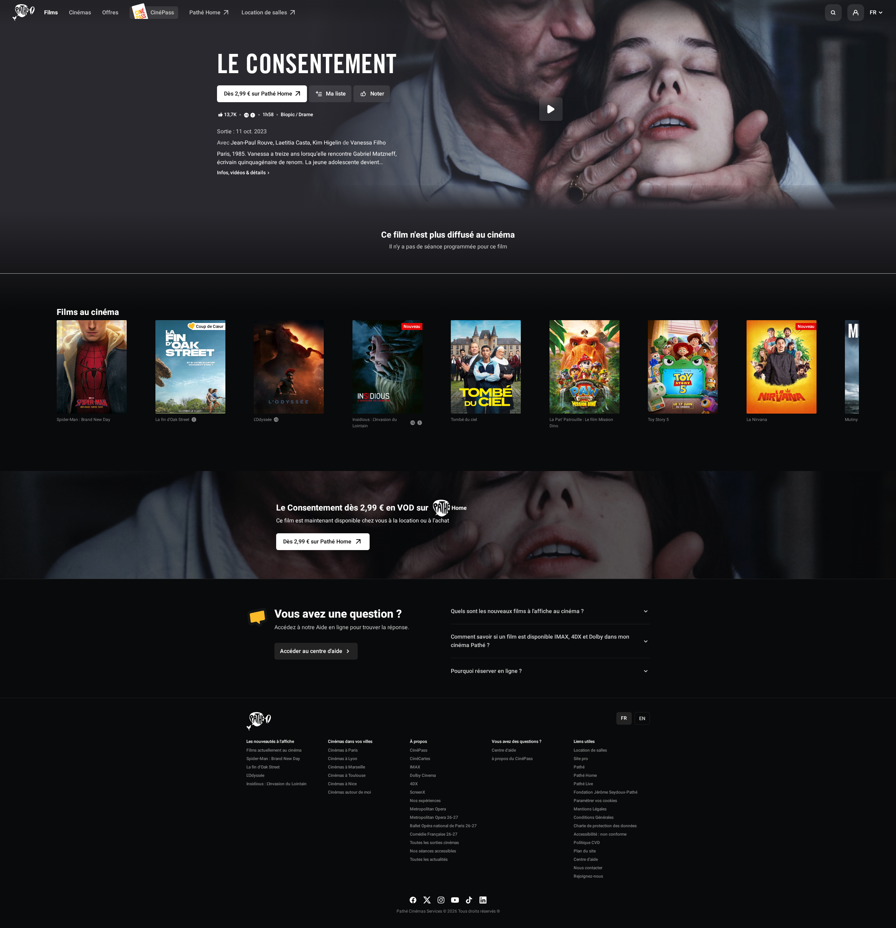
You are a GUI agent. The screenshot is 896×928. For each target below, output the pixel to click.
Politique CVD (587, 842)
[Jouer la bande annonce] (550, 109)
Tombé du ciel (464, 419)
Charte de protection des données (605, 826)
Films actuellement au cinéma (273, 750)
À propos (418, 742)
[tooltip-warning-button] (252, 115)
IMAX (415, 767)
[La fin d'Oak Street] (190, 367)
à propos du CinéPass (512, 758)
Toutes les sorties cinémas (434, 842)
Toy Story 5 (658, 419)
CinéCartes (420, 758)
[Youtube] (455, 900)
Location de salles (264, 12)
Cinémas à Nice (342, 784)
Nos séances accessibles (433, 851)
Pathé (579, 767)
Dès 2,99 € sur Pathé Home (317, 541)
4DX (414, 784)
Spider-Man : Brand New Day (83, 419)
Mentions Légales (590, 809)
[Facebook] (413, 900)
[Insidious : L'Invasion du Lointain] (387, 367)
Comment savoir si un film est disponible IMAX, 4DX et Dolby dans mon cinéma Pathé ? (540, 641)
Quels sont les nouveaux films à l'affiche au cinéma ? (517, 611)
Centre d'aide (504, 750)
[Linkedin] (483, 900)
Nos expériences (425, 800)
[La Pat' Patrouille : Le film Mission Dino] (585, 367)
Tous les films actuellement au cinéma (789, 311)
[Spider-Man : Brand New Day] (92, 367)
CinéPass (162, 12)
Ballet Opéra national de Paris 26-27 (443, 826)
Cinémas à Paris (343, 750)
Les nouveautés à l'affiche (270, 742)
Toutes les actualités (429, 859)
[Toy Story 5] (683, 367)
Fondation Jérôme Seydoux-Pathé (605, 792)
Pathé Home (205, 12)
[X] (427, 900)
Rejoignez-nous (588, 876)
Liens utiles (584, 742)
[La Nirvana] (782, 367)
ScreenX (417, 792)
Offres (110, 12)
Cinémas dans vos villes (350, 742)
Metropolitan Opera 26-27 (434, 817)
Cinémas (80, 12)
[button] (833, 12)
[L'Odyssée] (289, 367)
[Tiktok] (469, 900)
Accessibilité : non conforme (600, 834)
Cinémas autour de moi (349, 792)
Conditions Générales (594, 817)
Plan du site (585, 851)
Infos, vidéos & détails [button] (241, 172)
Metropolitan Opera (428, 809)
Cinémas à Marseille (346, 767)
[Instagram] (441, 900)
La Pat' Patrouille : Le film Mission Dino (581, 422)
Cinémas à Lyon (342, 758)
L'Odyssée (263, 419)
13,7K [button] (230, 114)
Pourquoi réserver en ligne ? (486, 671)
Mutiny (851, 419)
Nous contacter (588, 868)
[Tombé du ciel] (486, 367)
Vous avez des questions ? (516, 742)
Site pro (581, 758)
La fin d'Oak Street (172, 419)
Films (51, 12)
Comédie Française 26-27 (433, 834)
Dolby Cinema (423, 775)
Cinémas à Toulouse (346, 775)
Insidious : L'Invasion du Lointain (374, 422)
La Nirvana (757, 419)
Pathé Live (583, 784)
